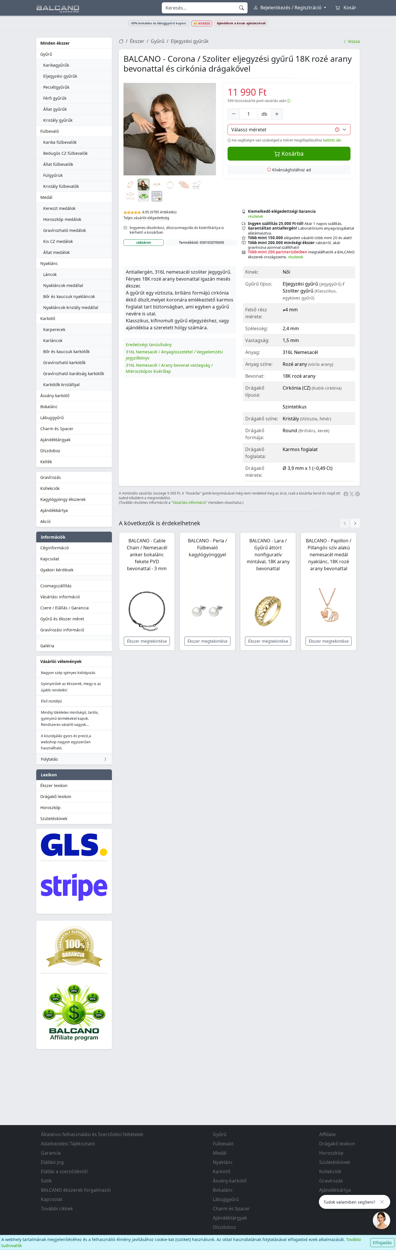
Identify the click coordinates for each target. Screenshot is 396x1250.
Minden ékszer (55, 43)
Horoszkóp (50, 807)
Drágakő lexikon (55, 796)
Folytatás (49, 759)
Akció (45, 521)
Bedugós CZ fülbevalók (65, 153)
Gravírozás (50, 477)
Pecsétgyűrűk (56, 87)
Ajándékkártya (54, 510)
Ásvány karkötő (54, 395)
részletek (255, 216)
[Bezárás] (382, 1201)
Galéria (47, 645)
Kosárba (292, 153)
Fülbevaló (49, 131)
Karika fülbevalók (60, 142)
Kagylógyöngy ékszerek (63, 499)
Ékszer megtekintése (147, 641)
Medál (46, 197)
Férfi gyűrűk (54, 98)
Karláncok (52, 340)
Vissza (353, 41)
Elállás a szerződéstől (64, 1171)
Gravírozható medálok (64, 230)
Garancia (51, 1153)
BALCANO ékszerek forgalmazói (76, 1190)
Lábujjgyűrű (52, 417)
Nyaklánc (49, 263)
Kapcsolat (49, 559)
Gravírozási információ (62, 630)
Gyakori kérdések (56, 570)
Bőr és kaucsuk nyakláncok (69, 296)
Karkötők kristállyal (61, 384)
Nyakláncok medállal (63, 285)
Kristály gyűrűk (57, 120)
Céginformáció (54, 547)
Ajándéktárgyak (55, 439)
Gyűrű (46, 54)
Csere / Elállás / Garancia (64, 608)
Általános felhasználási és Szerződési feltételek (92, 1134)
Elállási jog (52, 1162)
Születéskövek (53, 818)
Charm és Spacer (56, 428)
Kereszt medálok (59, 208)
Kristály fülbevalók (61, 186)
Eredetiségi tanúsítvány (149, 344)
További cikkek (57, 1208)
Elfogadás (382, 1242)
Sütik (46, 1181)
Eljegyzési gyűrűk (60, 76)
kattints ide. (332, 140)
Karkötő (47, 318)
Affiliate (327, 1134)
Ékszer (137, 41)
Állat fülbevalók (58, 164)
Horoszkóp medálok (62, 219)
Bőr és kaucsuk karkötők (66, 351)
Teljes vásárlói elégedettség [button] (146, 217)
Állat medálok (56, 252)
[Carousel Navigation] (350, 523)
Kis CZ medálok (58, 241)
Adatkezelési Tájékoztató (68, 1143)
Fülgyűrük (53, 175)
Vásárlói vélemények (61, 661)
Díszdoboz (50, 450)
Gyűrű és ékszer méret (62, 619)
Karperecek (54, 329)
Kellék (46, 461)
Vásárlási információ (60, 596)
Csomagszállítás (56, 585)
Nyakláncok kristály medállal (70, 307)
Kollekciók (49, 488)
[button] (169, 129)
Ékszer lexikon (54, 785)
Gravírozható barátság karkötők (73, 373)
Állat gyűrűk (55, 109)
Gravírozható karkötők (64, 362)
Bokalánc (49, 406)
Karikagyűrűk (56, 65)
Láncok (50, 274)
